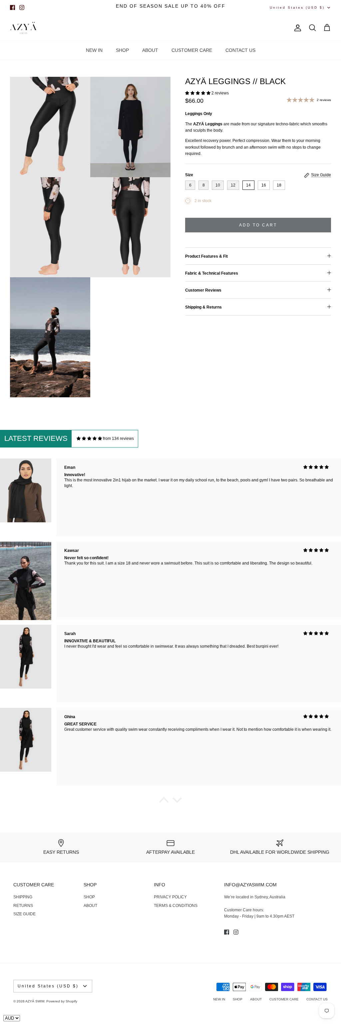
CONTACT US (240, 50)
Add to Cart (258, 225)
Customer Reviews (203, 290)
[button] (198, 93)
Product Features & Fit (206, 256)
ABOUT (150, 50)
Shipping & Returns (203, 307)
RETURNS (23, 905)
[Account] (296, 28)
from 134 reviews (118, 438)
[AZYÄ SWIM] (23, 28)
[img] (89, 439)
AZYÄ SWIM (34, 1001)
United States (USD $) (297, 7)
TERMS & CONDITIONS (175, 905)
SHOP (122, 50)
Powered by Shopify (61, 1001)
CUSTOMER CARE (191, 50)
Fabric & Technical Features (211, 273)
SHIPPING (22, 897)
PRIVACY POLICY (170, 897)
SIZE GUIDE (24, 914)
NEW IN (94, 50)
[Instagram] (21, 7)
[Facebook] (12, 7)
